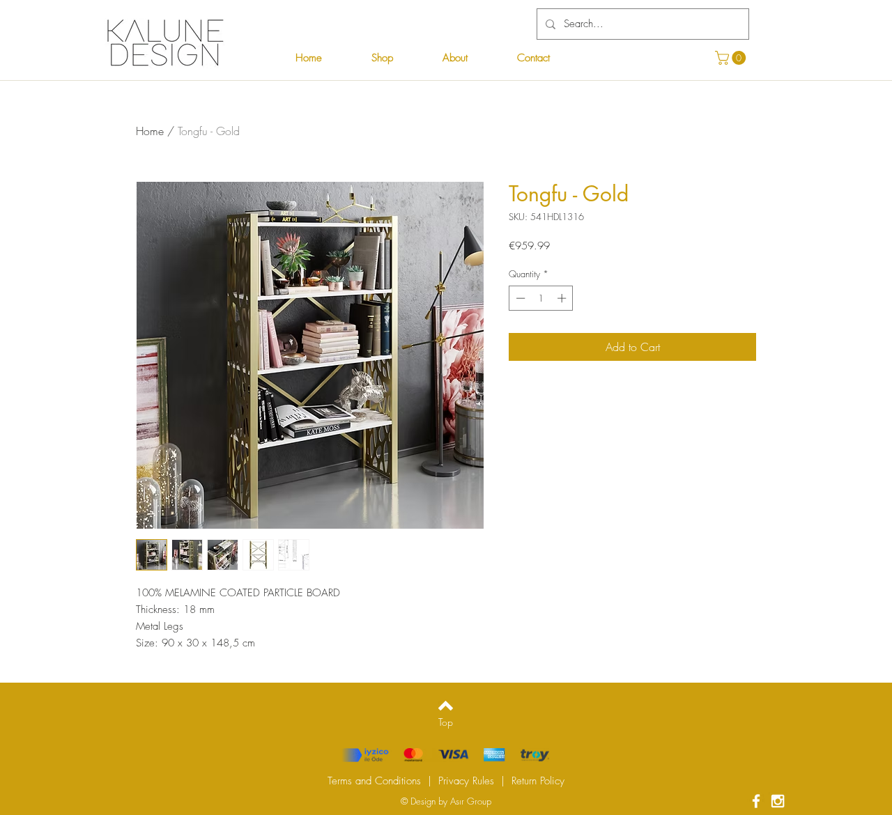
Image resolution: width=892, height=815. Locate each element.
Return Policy (538, 781)
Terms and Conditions (374, 781)
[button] (732, 58)
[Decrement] (519, 298)
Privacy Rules (466, 781)
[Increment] (563, 298)
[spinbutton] (541, 298)
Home (150, 131)
